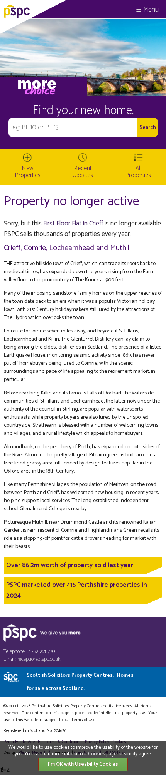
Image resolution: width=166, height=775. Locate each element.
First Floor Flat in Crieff (73, 223)
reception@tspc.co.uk (38, 659)
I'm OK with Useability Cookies (83, 764)
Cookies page (102, 754)
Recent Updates (83, 171)
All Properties (138, 171)
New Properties (28, 171)
